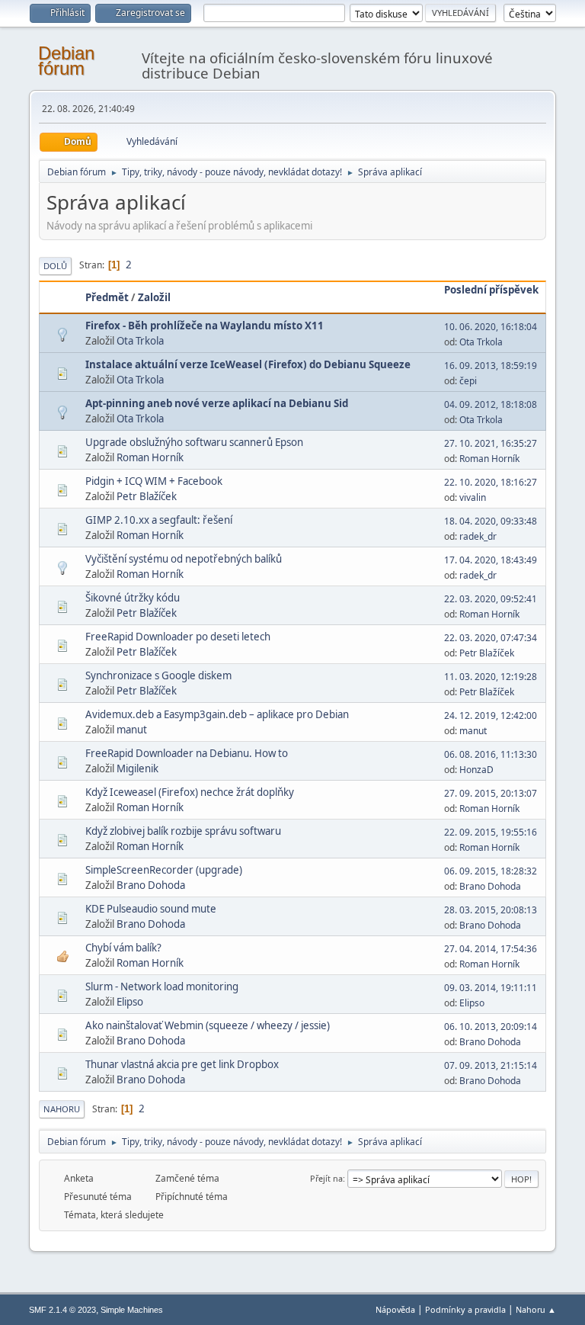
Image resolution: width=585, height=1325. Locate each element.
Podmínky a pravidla (465, 1309)
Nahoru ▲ (536, 1309)
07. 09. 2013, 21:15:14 (490, 1065)
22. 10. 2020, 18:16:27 (490, 482)
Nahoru (61, 1109)
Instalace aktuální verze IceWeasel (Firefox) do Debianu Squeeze (248, 364)
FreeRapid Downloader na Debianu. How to (186, 753)
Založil (154, 297)
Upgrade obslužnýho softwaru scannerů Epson (194, 442)
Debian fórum (66, 61)
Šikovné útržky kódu (132, 598)
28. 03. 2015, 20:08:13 (490, 909)
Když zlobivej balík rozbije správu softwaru (183, 831)
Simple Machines (132, 1309)
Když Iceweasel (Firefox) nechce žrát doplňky (189, 792)
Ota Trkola (140, 341)
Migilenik (137, 768)
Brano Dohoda (151, 885)
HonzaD (476, 769)
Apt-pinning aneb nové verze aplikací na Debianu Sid (216, 403)
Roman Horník (150, 457)
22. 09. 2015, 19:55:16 (490, 832)
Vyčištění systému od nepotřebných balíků (183, 559)
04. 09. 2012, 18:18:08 (490, 404)
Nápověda (395, 1309)
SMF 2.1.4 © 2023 (62, 1309)
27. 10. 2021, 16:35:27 (490, 443)
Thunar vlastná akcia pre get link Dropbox (182, 1064)
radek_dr (478, 536)
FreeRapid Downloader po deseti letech (177, 636)
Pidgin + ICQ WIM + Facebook (153, 481)
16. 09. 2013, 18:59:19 (490, 365)
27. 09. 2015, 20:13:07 (490, 793)
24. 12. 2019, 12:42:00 (490, 715)
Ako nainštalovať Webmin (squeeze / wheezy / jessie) (207, 1025)
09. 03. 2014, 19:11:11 (490, 987)
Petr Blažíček (147, 496)
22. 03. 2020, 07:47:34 (490, 637)
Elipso (130, 1002)
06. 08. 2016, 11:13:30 (490, 754)
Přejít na (326, 1178)
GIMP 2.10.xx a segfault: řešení (158, 520)
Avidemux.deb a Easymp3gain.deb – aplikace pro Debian (217, 714)
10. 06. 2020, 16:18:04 (490, 326)
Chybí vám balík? (123, 947)
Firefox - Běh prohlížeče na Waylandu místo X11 (204, 325)
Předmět (107, 297)
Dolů (55, 265)
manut (132, 729)
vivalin (472, 497)
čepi (468, 380)
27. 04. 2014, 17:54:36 (490, 948)
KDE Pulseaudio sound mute (150, 909)
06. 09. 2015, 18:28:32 (490, 871)
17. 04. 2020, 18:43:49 (490, 559)
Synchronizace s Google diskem (158, 675)
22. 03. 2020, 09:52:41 (490, 598)
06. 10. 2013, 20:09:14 (490, 1026)
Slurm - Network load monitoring (161, 986)
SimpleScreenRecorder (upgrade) (163, 870)
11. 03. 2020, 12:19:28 (490, 676)
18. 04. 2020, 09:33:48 (490, 521)
